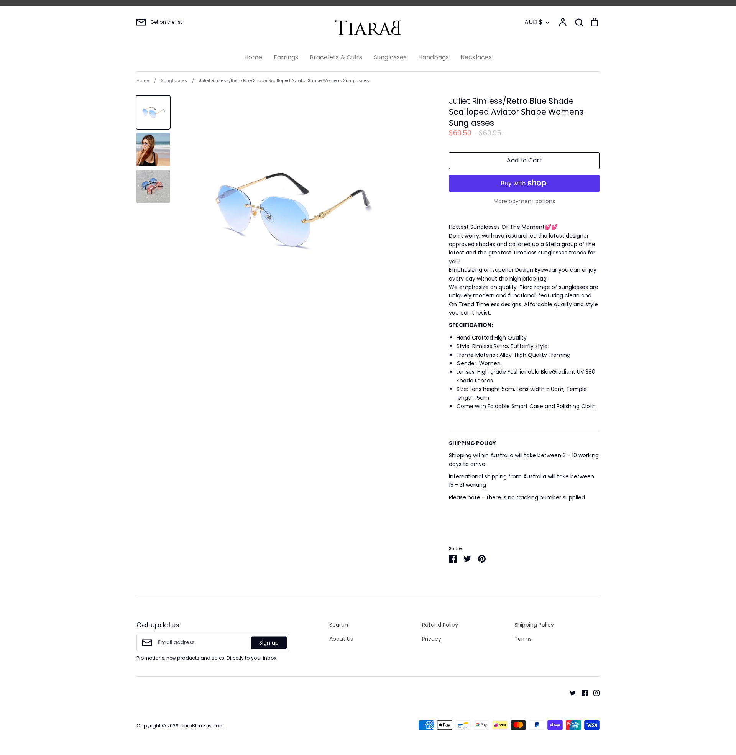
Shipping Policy (534, 625)
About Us (341, 639)
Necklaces (476, 57)
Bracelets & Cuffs (336, 57)
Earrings (286, 57)
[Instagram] (594, 692)
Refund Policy (440, 625)
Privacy (431, 639)
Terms (523, 639)
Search (338, 625)
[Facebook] (582, 692)
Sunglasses (390, 57)
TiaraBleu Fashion (201, 725)
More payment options (524, 201)
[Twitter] (570, 692)
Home (253, 57)
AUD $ (533, 22)
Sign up (269, 642)
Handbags (433, 57)
